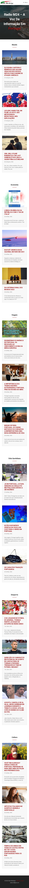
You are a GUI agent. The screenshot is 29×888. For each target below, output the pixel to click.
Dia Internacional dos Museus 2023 (13, 288)
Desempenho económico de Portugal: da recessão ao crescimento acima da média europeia (14, 344)
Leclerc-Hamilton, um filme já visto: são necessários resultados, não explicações (13, 114)
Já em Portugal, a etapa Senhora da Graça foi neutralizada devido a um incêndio (14, 487)
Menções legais (20, 880)
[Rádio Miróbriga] (7, 2)
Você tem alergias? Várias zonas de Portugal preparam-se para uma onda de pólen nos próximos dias (14, 766)
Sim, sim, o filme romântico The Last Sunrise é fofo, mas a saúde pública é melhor (14, 156)
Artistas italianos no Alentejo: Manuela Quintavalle (13, 808)
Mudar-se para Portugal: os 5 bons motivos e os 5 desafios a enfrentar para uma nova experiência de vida (14, 429)
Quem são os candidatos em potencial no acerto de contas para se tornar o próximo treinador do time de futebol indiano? (14, 662)
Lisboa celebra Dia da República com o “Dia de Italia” (13, 212)
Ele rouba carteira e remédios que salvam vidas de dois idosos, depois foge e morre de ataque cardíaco (13, 71)
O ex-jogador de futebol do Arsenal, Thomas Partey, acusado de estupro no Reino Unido (14, 621)
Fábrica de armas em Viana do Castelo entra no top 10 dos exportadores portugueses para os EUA (14, 850)
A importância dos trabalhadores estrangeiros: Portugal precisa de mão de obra (14, 386)
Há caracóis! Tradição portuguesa (13, 568)
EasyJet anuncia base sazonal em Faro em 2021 (14, 251)
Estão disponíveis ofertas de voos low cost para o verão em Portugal (13, 528)
